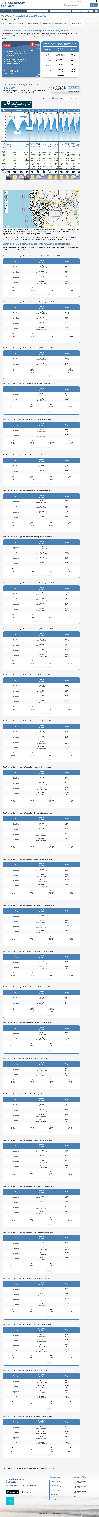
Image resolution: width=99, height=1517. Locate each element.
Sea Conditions (32, 23)
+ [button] (6, 205)
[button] (32, 204)
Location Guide (76, 23)
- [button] (6, 211)
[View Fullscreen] (6, 192)
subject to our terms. (48, 1468)
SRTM (77, 227)
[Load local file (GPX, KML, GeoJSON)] (6, 197)
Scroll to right (78, 146)
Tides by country (7, 11)
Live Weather (46, 23)
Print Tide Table (72, 98)
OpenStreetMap (64, 227)
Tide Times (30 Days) (15, 23)
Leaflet (51, 227)
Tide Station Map (61, 23)
